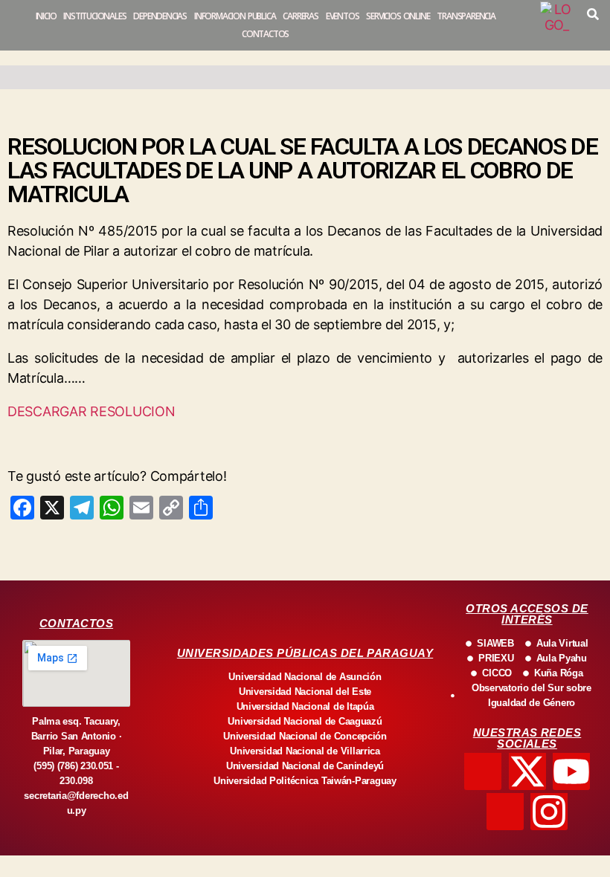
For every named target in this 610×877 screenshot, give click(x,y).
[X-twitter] (527, 771)
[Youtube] (571, 771)
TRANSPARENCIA (466, 16)
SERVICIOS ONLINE (397, 16)
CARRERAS (300, 16)
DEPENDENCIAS (160, 16)
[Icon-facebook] (482, 771)
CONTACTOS (265, 33)
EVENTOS (342, 16)
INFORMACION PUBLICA (234, 16)
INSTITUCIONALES (94, 16)
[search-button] (593, 14)
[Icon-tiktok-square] (505, 811)
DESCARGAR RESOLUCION (91, 411)
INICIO (46, 16)
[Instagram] (549, 811)
